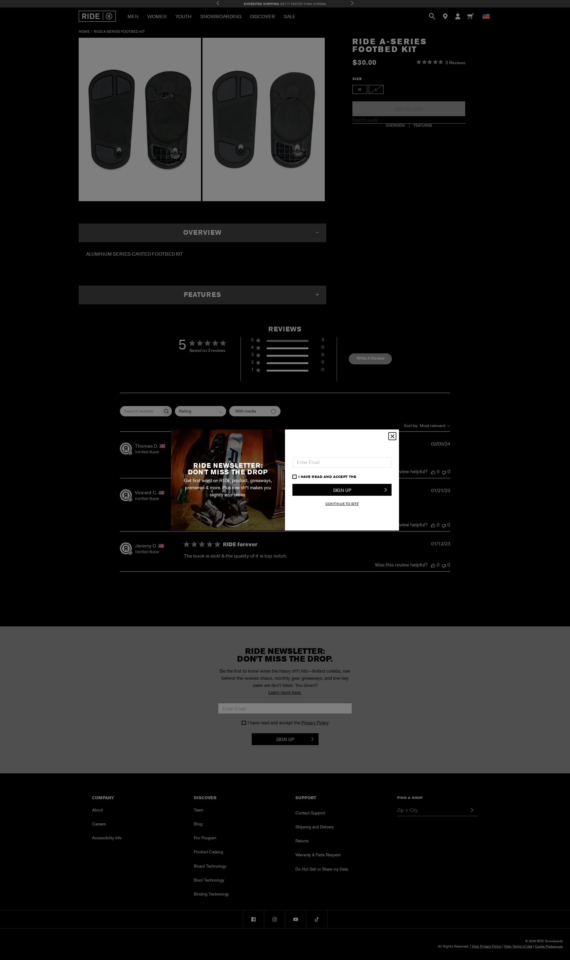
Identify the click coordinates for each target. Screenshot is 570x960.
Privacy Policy (373, 476)
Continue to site (342, 503)
